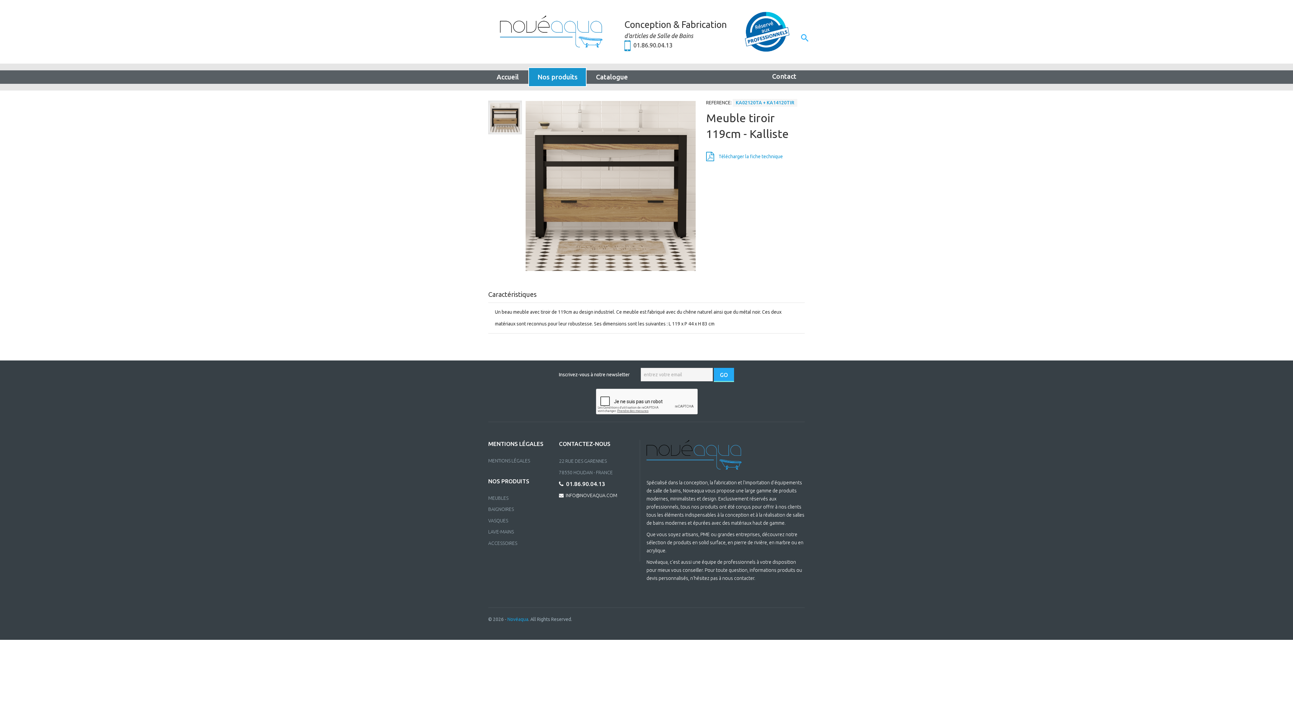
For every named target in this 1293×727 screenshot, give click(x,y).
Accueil (508, 77)
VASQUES (498, 520)
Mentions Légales (509, 460)
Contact (784, 76)
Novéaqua (517, 619)
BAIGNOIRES (501, 509)
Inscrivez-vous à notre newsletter (594, 374)
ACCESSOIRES (502, 543)
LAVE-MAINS (501, 531)
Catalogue (612, 77)
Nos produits (557, 77)
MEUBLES (498, 498)
